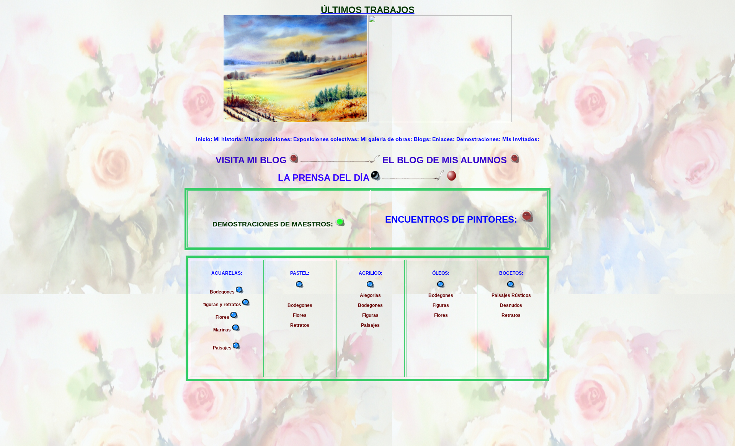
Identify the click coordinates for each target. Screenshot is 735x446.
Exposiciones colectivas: (327, 139)
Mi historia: (228, 139)
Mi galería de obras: (387, 139)
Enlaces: (444, 139)
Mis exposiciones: (268, 139)
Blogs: (422, 139)
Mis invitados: (520, 139)
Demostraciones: (479, 139)
